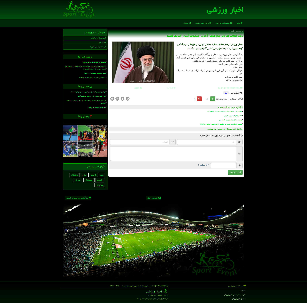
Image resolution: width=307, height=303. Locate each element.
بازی (84, 174)
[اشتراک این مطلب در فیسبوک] (122, 98)
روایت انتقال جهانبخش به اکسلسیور (230, 120)
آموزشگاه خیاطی (98, 38)
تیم (226, 93)
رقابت (100, 179)
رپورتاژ (77, 179)
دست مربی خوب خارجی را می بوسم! (94, 62)
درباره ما (242, 290)
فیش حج (102, 42)
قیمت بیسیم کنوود (98, 46)
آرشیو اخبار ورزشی (238, 298)
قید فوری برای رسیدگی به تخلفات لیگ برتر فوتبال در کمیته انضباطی (86, 102)
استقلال (89, 179)
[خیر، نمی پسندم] (199, 98)
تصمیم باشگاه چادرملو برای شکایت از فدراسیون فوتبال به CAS (221, 124)
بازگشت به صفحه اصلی (77, 198)
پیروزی (99, 184)
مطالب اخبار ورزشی (223, 23)
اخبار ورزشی (225, 9)
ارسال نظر (234, 172)
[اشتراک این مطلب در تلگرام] (127, 98)
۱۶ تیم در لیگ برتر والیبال (233, 115)
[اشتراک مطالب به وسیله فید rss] (112, 98)
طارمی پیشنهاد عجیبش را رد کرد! (95, 73)
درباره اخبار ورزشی (202, 23)
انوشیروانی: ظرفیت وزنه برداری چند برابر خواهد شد (224, 111)
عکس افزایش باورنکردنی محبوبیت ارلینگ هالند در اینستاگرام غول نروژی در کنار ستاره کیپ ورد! (85, 68)
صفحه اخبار (152, 198)
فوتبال (186, 23)
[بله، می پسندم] (212, 98)
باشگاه (74, 174)
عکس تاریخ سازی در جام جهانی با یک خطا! (92, 77)
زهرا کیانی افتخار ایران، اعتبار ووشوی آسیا (92, 96)
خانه (238, 23)
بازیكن (93, 174)
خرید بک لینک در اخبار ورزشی (234, 294)
